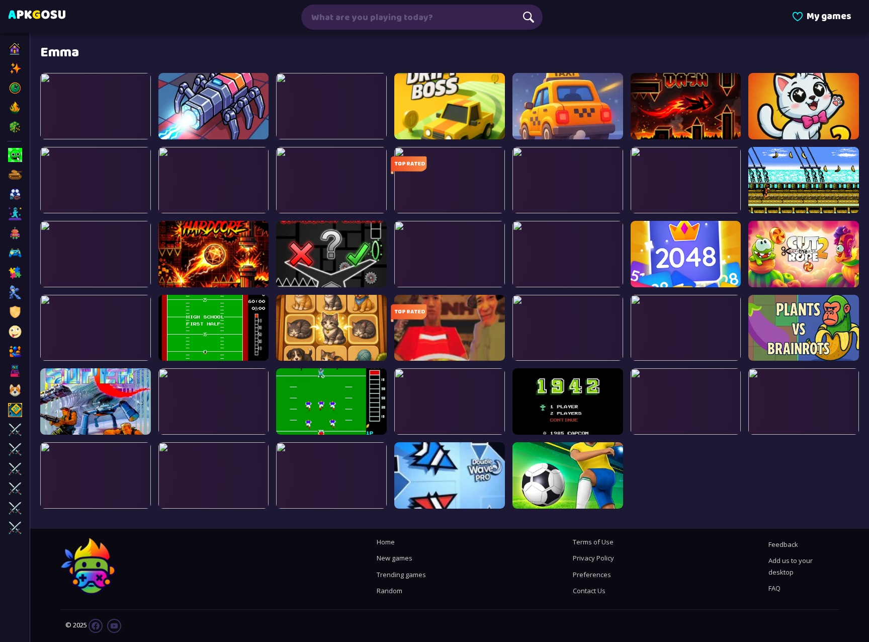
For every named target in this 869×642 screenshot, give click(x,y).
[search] (528, 17)
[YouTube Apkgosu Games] (113, 624)
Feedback (783, 544)
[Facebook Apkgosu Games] (95, 624)
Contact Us (589, 590)
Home (386, 541)
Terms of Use (593, 541)
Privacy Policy (593, 558)
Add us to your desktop (790, 566)
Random (389, 590)
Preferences (592, 574)
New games (394, 558)
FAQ (774, 588)
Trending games (401, 574)
